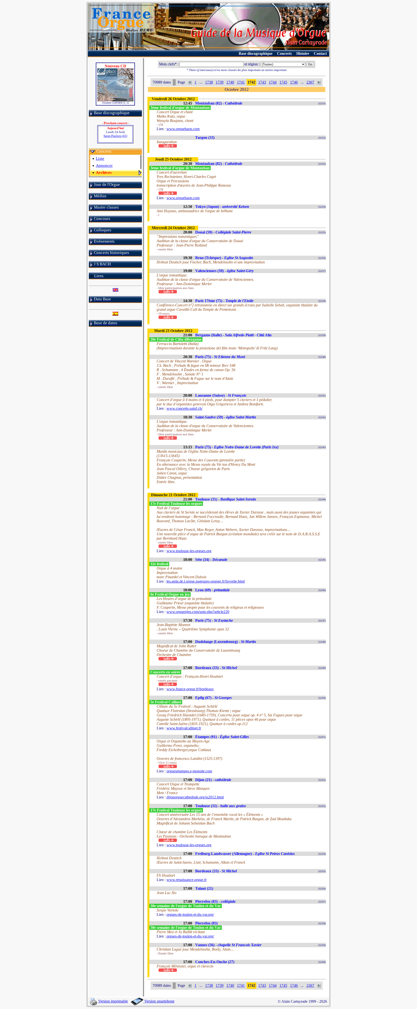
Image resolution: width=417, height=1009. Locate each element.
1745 (283, 82)
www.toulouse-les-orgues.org (189, 551)
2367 (310, 82)
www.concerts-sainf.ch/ (184, 408)
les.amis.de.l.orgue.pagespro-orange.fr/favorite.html (206, 581)
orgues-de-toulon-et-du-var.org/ (190, 914)
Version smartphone (158, 1001)
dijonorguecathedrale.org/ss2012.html (195, 797)
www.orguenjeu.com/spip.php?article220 (198, 612)
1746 (294, 82)
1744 (273, 82)
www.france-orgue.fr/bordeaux (190, 689)
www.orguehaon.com (183, 129)
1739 (219, 82)
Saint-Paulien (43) (115, 136)
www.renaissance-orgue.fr (187, 880)
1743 (262, 82)
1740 (230, 82)
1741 (241, 82)
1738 (209, 82)
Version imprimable (112, 1001)
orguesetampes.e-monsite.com (189, 771)
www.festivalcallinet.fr (184, 728)
